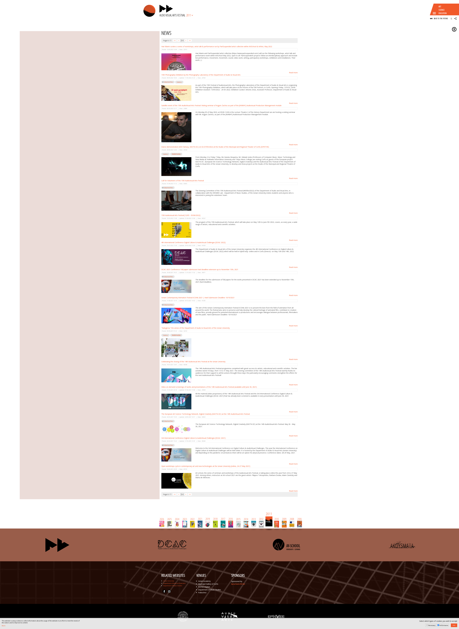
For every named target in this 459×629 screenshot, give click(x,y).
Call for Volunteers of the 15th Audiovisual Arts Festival (182, 180)
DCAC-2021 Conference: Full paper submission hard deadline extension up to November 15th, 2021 (199, 269)
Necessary (431, 625)
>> (190, 40)
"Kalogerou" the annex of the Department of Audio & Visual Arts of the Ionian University (195, 328)
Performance (443, 625)
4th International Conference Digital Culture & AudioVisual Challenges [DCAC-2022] (193, 242)
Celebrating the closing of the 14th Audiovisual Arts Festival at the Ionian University (193, 361)
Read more (293, 72)
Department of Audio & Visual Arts (174, 583)
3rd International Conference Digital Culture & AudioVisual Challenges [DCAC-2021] (193, 438)
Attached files (168, 82)
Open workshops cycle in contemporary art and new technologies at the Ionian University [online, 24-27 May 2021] (205, 466)
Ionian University (168, 581)
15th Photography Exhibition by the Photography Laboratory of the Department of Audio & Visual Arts (200, 75)
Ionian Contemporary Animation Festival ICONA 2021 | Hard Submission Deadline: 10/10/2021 (198, 297)
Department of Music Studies (172, 586)
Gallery (179, 82)
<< (175, 40)
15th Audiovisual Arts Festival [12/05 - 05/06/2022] (180, 215)
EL (451, 18)
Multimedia (176, 154)
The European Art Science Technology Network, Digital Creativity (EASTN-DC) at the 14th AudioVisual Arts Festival (205, 414)
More (3, 626)
